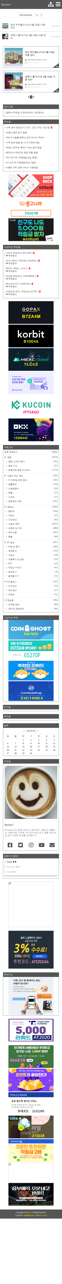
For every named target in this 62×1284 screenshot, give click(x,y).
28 (15, 753)
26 (54, 750)
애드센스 (33, 590)
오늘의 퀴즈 (33, 524)
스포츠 (33, 497)
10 (39, 743)
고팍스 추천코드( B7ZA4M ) (19, 253)
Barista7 (6, 4)
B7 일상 (32, 542)
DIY (33, 563)
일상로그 (33, 572)
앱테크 (33, 511)
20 (8, 750)
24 (39, 750)
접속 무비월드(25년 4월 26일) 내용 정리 (28, 26)
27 (8, 753)
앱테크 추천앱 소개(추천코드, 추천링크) (25, 112)
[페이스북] (10, 845)
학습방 (32, 600)
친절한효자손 (29, 1215)
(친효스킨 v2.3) (41, 1215)
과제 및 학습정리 (33, 608)
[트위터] (20, 845)
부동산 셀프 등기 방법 (16, 132)
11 (46, 743)
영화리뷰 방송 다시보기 (33, 470)
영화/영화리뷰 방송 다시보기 (37, 60)
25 (46, 750)
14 (15, 747)
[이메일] (52, 845)
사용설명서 (33, 488)
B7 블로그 (32, 581)
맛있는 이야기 (33, 567)
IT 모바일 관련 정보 (33, 480)
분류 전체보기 (31, 452)
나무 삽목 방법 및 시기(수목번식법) (23, 142)
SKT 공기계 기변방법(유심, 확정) (21, 157)
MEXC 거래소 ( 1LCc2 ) (17, 268)
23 (31, 750)
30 (31, 753)
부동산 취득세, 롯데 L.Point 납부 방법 (24, 147)
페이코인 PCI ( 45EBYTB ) (18, 284)
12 (54, 743)
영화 (32, 457)
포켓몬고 (33, 551)
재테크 (32, 507)
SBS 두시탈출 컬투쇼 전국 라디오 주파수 (25, 137)
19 (54, 747)
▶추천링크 (11, 256)
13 (8, 747)
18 (46, 747)
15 (23, 747)
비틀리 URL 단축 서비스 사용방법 (22, 167)
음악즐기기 (33, 576)
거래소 (33, 515)
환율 (33, 536)
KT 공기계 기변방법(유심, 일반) (21, 162)
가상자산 (33, 519)
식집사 (33, 555)
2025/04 (31, 730)
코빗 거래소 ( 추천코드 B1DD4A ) (21, 261)
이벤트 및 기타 (33, 528)
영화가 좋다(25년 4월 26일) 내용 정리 (28, 36)
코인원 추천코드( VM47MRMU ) (21, 276)
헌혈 (33, 492)
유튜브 (33, 594)
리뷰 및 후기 (33, 546)
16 (31, 747)
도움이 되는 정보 (32, 475)
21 (15, 750)
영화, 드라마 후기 (33, 461)
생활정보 (33, 484)
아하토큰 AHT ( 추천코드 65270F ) (22, 291)
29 (23, 753)
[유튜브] (41, 845)
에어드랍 (33, 532)
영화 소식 (33, 466)
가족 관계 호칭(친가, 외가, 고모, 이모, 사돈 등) (28, 127)
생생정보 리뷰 (33, 501)
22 (23, 750)
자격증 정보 (33, 604)
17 (39, 747)
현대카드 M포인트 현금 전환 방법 (22, 152)
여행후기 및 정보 (33, 559)
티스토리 (33, 586)
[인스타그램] (31, 845)
